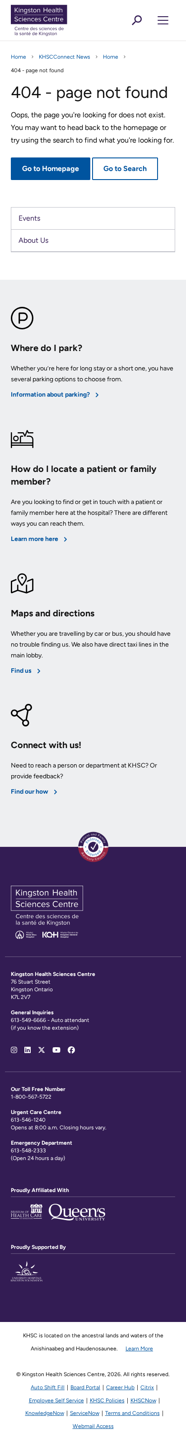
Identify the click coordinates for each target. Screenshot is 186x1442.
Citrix (147, 1387)
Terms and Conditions (132, 1413)
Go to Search (125, 168)
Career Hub (120, 1387)
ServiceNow (84, 1413)
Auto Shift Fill (48, 1387)
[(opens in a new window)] (27, 1276)
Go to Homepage (50, 168)
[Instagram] (14, 1050)
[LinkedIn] (27, 1050)
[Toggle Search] (137, 20)
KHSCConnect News (64, 57)
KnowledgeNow (44, 1413)
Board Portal (85, 1387)
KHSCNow (143, 1400)
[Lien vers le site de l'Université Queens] (77, 1217)
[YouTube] (56, 1050)
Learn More (139, 1348)
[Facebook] (71, 1050)
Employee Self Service (56, 1400)
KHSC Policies (107, 1400)
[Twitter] (41, 1050)
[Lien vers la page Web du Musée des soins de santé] (27, 1217)
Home (18, 57)
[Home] (54, 20)
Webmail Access (93, 1426)
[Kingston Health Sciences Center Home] (47, 936)
